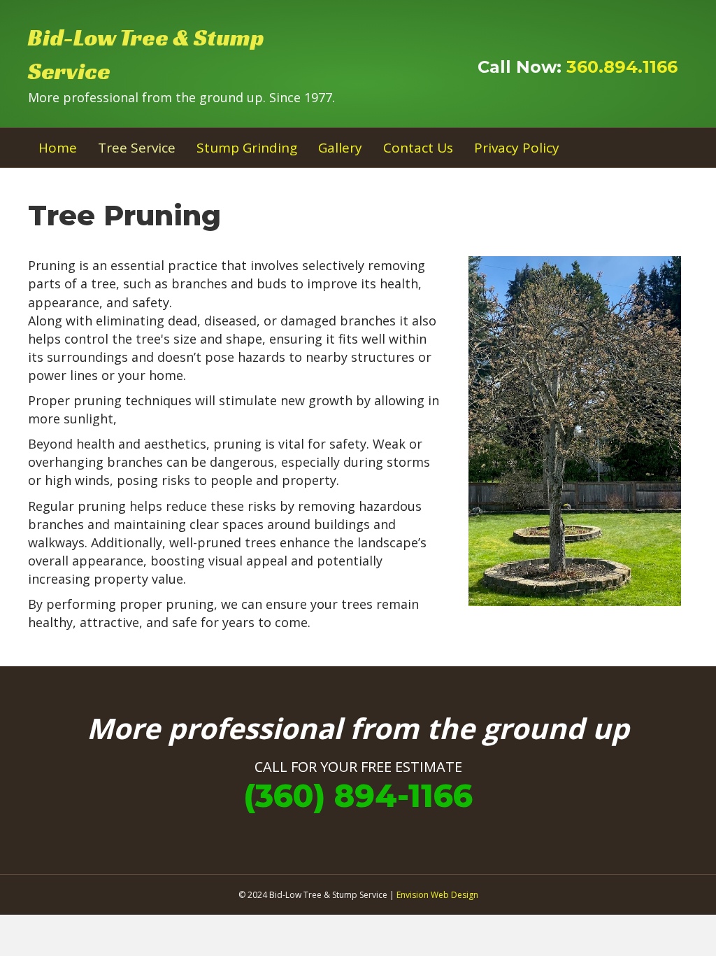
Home (57, 148)
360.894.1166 (622, 67)
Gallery (340, 148)
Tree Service (137, 148)
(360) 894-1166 (358, 796)
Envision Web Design (437, 895)
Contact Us (418, 148)
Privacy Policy (516, 148)
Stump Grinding (246, 148)
